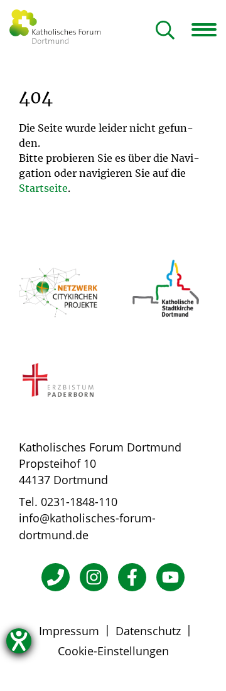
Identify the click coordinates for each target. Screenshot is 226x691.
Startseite (43, 188)
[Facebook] (132, 577)
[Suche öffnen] (165, 31)
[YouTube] (170, 577)
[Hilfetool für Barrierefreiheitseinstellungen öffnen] (18, 640)
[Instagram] (94, 577)
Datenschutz (148, 630)
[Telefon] (55, 577)
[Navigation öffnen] (208, 29)
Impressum (69, 630)
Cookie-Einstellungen (113, 650)
